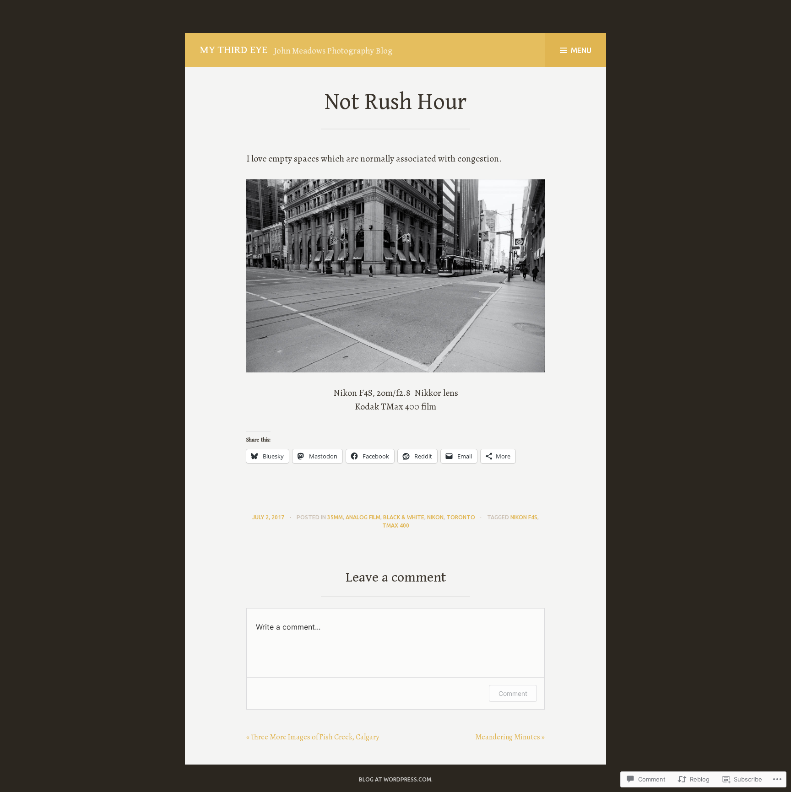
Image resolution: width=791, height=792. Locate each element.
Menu (581, 50)
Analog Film (363, 517)
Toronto (460, 517)
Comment (512, 693)
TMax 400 (395, 525)
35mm (335, 517)
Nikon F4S (523, 517)
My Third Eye (233, 49)
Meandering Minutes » (510, 737)
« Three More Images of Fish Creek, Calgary (312, 737)
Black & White (403, 517)
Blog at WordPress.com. (396, 779)
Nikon (435, 517)
